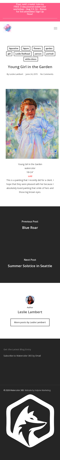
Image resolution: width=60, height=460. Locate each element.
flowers (37, 48)
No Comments (46, 74)
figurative (13, 48)
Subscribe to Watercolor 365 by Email (22, 355)
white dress (30, 59)
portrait (50, 53)
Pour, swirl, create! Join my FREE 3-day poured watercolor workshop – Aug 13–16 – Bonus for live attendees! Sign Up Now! (29, 9)
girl (9, 53)
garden (49, 48)
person (38, 53)
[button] (55, 28)
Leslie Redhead (22, 53)
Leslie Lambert (16, 74)
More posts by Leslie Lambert (30, 322)
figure (26, 48)
